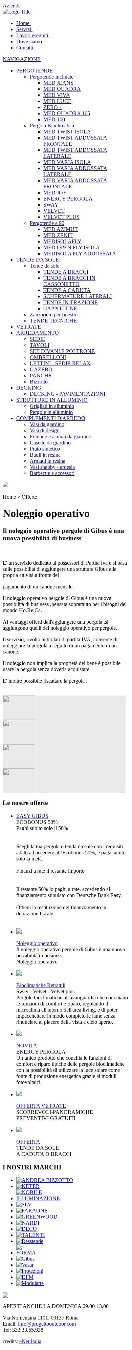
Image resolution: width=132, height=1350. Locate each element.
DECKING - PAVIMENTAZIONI (67, 394)
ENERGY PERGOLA (68, 199)
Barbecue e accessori (52, 473)
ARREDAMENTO (37, 333)
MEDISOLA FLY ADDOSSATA (79, 253)
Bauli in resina (45, 455)
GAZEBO (41, 369)
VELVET (54, 211)
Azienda (12, 5)
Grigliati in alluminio (52, 406)
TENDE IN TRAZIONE (70, 302)
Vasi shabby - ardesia (52, 467)
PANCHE (41, 375)
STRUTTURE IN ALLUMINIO (52, 400)
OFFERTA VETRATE (41, 1106)
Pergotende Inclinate (51, 77)
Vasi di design (45, 430)
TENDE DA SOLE (37, 260)
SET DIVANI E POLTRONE (62, 351)
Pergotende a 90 (47, 223)
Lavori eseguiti (32, 35)
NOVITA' (27, 1045)
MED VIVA (56, 95)
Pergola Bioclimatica (52, 125)
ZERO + (52, 107)
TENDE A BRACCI (65, 272)
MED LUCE (57, 101)
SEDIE (37, 339)
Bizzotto (39, 382)
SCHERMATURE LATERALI (77, 296)
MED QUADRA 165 (66, 113)
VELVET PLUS (61, 217)
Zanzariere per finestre (54, 314)
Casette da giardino (50, 442)
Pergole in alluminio (51, 412)
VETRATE (28, 327)
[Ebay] (5, 485)
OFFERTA (28, 1142)
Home (22, 23)
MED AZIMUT (60, 229)
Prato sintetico (45, 449)
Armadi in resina (47, 461)
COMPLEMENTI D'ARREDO (50, 418)
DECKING (28, 388)
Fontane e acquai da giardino (60, 436)
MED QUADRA (62, 89)
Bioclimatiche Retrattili (40, 985)
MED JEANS (58, 83)
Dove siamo (29, 41)
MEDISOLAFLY (62, 241)
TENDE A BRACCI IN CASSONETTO (69, 281)
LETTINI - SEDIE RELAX (60, 363)
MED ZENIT (58, 235)
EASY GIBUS (32, 816)
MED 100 (54, 119)
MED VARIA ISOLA (67, 162)
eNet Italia (30, 1341)
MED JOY (55, 192)
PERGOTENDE (34, 71)
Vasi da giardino (47, 424)
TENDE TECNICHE (53, 321)
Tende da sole (44, 266)
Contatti (24, 47)
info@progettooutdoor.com (47, 1324)
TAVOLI (39, 345)
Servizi (23, 29)
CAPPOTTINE (60, 308)
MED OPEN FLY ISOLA (71, 247)
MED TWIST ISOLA (67, 131)
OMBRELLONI (48, 357)
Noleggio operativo (37, 943)
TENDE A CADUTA (67, 290)
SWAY (51, 205)
